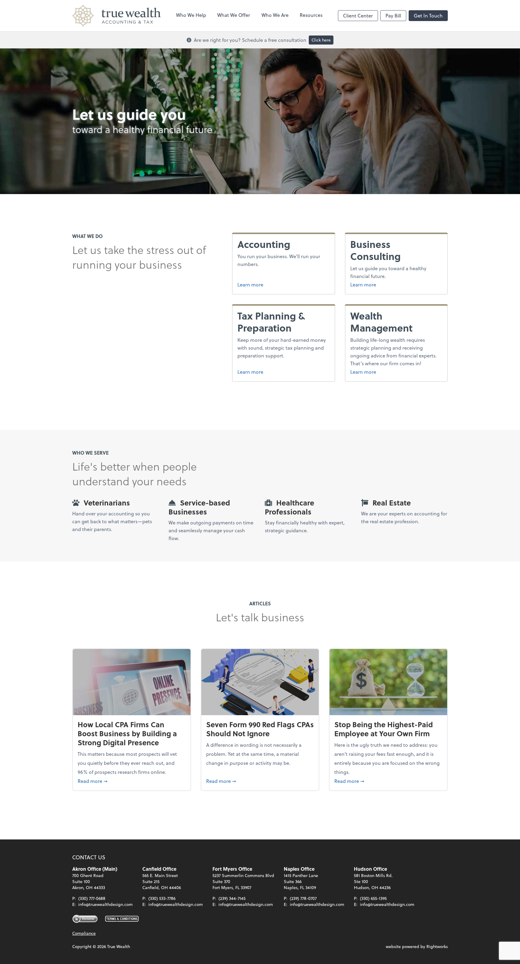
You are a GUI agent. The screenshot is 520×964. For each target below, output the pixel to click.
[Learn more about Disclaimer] (85, 919)
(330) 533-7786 (161, 898)
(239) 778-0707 (303, 898)
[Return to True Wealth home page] (116, 15)
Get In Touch (428, 15)
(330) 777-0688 (91, 898)
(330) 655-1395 (373, 898)
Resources (311, 14)
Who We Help (191, 14)
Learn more (250, 284)
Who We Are (275, 14)
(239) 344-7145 (232, 898)
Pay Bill (393, 15)
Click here (321, 40)
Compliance (84, 933)
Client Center (358, 15)
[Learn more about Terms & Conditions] (122, 919)
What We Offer (233, 14)
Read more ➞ (132, 780)
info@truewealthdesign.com (105, 904)
